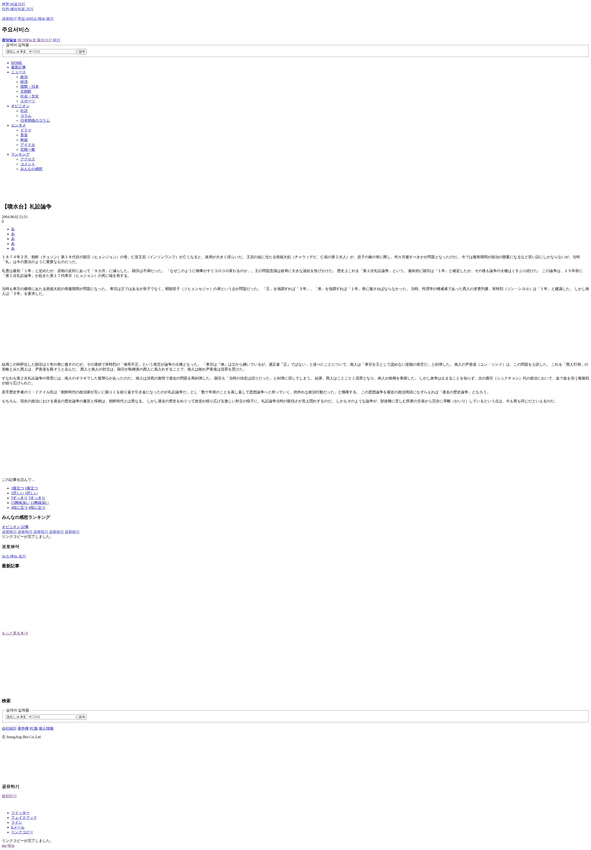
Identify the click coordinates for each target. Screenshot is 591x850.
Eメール (17, 827)
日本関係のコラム (35, 120)
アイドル (27, 145)
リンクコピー (22, 832)
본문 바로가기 (13, 4)
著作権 (23, 728)
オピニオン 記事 (15, 527)
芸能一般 (27, 149)
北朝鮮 (25, 91)
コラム (25, 116)
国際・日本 (29, 87)
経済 (24, 82)
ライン (16, 822)
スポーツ (27, 101)
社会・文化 (29, 96)
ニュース (18, 72)
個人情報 (46, 728)
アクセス (27, 159)
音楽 (24, 135)
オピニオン (20, 106)
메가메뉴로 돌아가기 (35, 40)
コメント (27, 164)
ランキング (20, 154)
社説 (24, 111)
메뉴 (11, 845)
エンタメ (18, 125)
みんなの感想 (31, 169)
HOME (16, 63)
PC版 (34, 728)
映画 (24, 140)
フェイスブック (24, 818)
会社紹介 (9, 728)
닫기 (56, 40)
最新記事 (18, 67)
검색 (82, 51)
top (4, 845)
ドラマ (25, 130)
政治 (24, 77)
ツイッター (20, 813)
